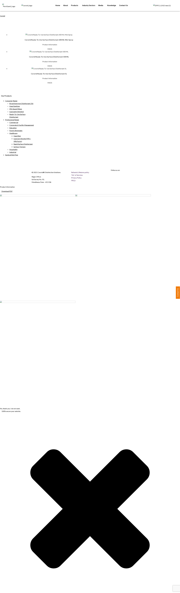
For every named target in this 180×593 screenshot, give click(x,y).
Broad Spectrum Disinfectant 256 (21, 103)
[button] (75, 5)
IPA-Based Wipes (15, 109)
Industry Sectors (88, 5)
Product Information (49, 45)
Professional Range (12, 120)
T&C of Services (77, 175)
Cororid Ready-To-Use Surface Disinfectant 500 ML (49, 57)
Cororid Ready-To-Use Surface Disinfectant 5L (49, 74)
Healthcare (13, 133)
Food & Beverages (15, 131)
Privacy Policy (76, 178)
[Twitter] (130, 175)
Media (100, 5)
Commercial (13, 122)
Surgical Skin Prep (11, 155)
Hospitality (13, 149)
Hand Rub (17, 136)
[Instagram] (119, 175)
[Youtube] (124, 175)
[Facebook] (113, 175)
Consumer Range (11, 101)
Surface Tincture (19, 147)
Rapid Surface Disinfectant (23, 144)
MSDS (49, 49)
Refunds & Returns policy (80, 172)
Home (57, 5)
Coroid (2, 16)
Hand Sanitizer (14, 106)
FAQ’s (73, 180)
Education (13, 128)
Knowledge (111, 5)
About (65, 5)
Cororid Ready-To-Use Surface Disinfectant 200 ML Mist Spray (49, 40)
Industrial (12, 152)
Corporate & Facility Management (21, 125)
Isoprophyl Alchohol (16, 112)
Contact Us (123, 5)
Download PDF (6, 191)
